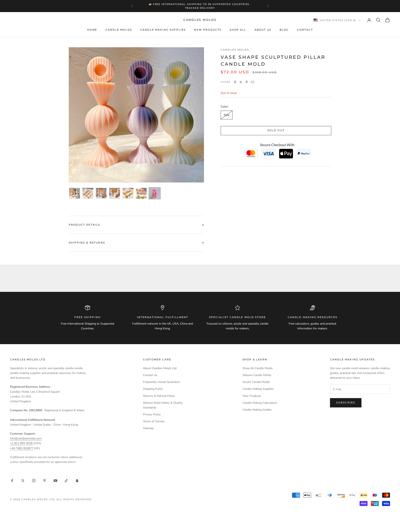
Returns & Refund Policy (159, 396)
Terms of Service (153, 421)
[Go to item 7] (154, 193)
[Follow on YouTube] (55, 481)
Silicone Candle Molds (256, 375)
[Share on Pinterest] (246, 82)
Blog (284, 29)
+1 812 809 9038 (21, 443)
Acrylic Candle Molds (256, 382)
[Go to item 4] (114, 193)
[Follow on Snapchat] (77, 481)
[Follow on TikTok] (66, 481)
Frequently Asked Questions (161, 382)
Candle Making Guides (256, 410)
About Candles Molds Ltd (159, 368)
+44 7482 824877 (21, 448)
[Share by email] (252, 82)
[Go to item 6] (141, 193)
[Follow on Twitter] (23, 481)
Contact (305, 29)
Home (92, 29)
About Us (263, 29)
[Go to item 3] (101, 193)
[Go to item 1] (74, 193)
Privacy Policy (152, 414)
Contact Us (150, 375)
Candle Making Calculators (259, 403)
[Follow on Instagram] (34, 481)
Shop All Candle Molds (257, 368)
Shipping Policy (153, 389)
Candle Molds (118, 29)
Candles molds (235, 49)
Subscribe (345, 403)
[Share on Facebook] (235, 82)
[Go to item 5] (128, 193)
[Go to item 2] (88, 193)
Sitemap (148, 428)
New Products (207, 29)
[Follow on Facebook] (12, 481)
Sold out (276, 130)
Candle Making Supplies (163, 29)
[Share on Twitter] (240, 82)
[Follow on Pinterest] (44, 481)
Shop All (238, 29)
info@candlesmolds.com (26, 438)
